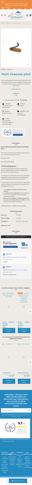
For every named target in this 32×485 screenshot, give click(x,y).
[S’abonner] (29, 410)
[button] (2, 311)
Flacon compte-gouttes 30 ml (20, 324)
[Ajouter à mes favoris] (29, 481)
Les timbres (6, 373)
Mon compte (12, 457)
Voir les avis (18, 134)
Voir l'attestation (10, 246)
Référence (4, 225)
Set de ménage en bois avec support (5, 325)
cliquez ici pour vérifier (8, 441)
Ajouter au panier (19, 481)
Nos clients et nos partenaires (4, 466)
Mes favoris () (6, 7)
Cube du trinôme (23, 373)
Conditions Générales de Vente (19, 464)
